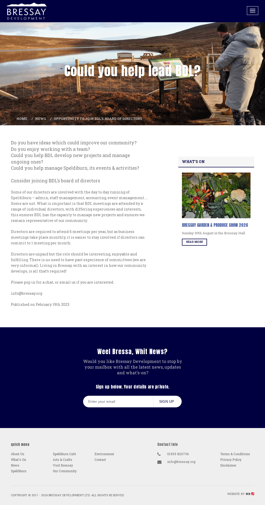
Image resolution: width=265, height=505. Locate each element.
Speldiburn (18, 471)
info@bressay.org (181, 462)
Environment (104, 454)
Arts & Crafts (62, 459)
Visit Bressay (63, 465)
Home (22, 118)
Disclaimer (228, 465)
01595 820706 (178, 454)
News (40, 118)
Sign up (166, 401)
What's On (18, 459)
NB (248, 494)
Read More (194, 242)
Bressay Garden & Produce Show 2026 (215, 225)
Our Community (65, 471)
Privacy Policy (230, 459)
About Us (17, 454)
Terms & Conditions (235, 454)
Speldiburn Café (64, 454)
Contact (100, 459)
